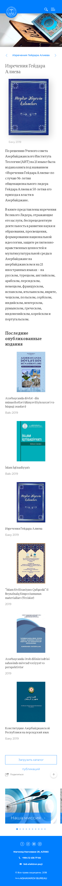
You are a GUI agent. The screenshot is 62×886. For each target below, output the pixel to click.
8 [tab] (38, 829)
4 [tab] (26, 829)
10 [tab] (45, 829)
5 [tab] (29, 829)
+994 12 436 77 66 (31, 858)
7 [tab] (35, 829)
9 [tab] (42, 829)
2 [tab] (20, 829)
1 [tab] (17, 829)
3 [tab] (23, 829)
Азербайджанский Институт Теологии (11, 11)
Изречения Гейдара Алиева (31, 55)
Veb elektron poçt (33, 864)
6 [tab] (32, 829)
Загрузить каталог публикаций (31, 761)
